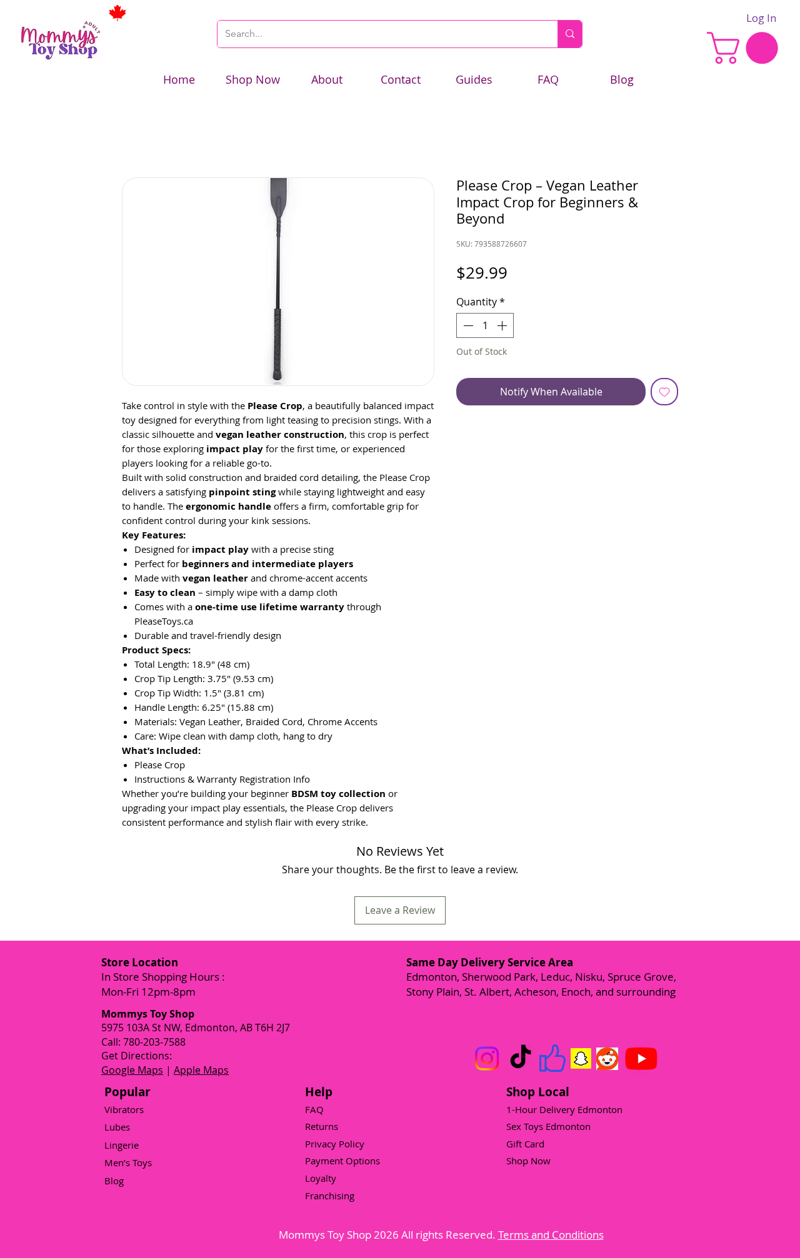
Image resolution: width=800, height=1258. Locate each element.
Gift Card (525, 1143)
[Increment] (503, 325)
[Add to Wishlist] (664, 391)
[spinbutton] (485, 325)
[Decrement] (467, 325)
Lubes (117, 1127)
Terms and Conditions (551, 1234)
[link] (746, 48)
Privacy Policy (334, 1143)
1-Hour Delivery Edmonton (564, 1109)
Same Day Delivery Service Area (489, 962)
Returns (321, 1126)
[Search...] (570, 34)
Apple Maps (201, 1070)
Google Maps (132, 1070)
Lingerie (121, 1145)
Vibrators (124, 1109)
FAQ (314, 1109)
